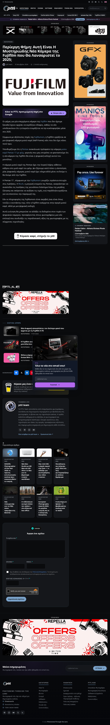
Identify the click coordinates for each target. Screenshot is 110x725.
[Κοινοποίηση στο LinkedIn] (27, 373)
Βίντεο (33, 8)
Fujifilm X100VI (100, 15)
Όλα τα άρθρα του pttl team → (28, 434)
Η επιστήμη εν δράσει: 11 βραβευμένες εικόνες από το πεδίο (61, 506)
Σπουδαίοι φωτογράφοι (29, 15)
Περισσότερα (79, 8)
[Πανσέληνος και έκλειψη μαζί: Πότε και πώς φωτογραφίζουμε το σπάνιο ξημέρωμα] (61, 452)
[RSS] (102, 1)
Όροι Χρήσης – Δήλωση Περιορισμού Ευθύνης (71, 697)
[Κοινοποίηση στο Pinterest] (32, 373)
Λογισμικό (60, 15)
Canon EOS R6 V (72, 15)
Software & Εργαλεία (95, 693)
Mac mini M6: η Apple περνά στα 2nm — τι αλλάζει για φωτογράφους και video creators (44, 470)
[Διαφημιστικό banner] (55, 30)
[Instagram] (92, 1)
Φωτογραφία (24, 8)
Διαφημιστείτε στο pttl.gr (72, 693)
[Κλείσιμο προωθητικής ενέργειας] (74, 337)
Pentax (25, 149)
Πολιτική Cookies (69, 704)
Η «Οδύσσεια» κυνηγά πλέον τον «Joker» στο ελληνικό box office (27, 506)
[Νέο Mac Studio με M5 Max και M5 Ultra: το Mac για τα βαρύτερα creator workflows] (27, 452)
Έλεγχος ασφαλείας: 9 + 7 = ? (18, 579)
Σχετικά (66, 691)
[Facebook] (89, 1)
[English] (105, 1)
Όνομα (9, 562)
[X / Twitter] (20, 430)
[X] (98, 1)
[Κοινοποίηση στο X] (21, 373)
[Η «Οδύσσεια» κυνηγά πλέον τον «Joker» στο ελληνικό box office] (27, 490)
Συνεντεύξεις (43, 708)
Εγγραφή (98, 668)
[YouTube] (95, 1)
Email (30, 562)
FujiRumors (39, 137)
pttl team (9, 64)
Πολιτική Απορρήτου (40, 572)
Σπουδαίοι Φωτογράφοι (96, 688)
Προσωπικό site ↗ (46, 434)
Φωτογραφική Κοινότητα (97, 691)
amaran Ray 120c (86, 15)
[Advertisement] (36, 263)
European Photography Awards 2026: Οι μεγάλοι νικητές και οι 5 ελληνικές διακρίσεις (43, 508)
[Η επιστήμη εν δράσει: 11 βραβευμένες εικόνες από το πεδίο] (61, 490)
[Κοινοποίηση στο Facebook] (16, 373)
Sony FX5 (16, 15)
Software (48, 8)
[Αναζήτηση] (105, 8)
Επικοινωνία (9, 701)
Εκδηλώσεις (58, 8)
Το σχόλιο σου (11, 538)
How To (15, 8)
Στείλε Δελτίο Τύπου (47, 15)
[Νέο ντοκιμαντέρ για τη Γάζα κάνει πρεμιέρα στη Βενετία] (10, 490)
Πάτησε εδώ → (58, 113)
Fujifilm (44, 121)
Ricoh (21, 184)
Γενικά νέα (68, 8)
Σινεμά (40, 8)
